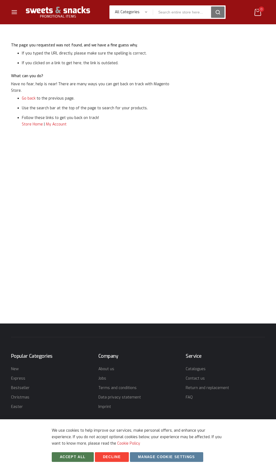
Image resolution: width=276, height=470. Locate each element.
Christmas (20, 397)
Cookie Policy (128, 443)
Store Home (32, 124)
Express (18, 378)
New (15, 369)
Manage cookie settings (166, 457)
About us (106, 369)
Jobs (102, 378)
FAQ (189, 397)
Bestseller (20, 387)
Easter (17, 406)
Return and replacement (207, 387)
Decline (112, 457)
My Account (56, 124)
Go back (29, 98)
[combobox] (183, 12)
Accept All (73, 457)
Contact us (195, 378)
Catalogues (196, 369)
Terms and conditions (117, 387)
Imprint (104, 406)
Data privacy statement (119, 397)
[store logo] (58, 12)
